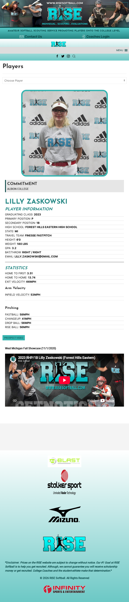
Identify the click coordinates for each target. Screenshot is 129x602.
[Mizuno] (63, 516)
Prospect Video (13, 337)
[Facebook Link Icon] (57, 56)
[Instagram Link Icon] (68, 56)
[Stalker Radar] (63, 484)
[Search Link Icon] (74, 56)
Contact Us (33, 36)
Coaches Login (98, 36)
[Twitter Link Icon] (62, 56)
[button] (119, 50)
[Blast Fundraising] (63, 463)
